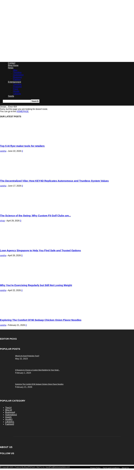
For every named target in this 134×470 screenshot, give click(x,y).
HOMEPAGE (23, 111)
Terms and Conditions (111, 468)
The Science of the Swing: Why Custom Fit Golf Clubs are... (35, 215)
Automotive (18, 75)
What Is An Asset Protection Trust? (27, 356)
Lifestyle (17, 94)
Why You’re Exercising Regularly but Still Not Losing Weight (36, 285)
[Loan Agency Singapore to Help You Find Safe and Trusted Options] (21, 245)
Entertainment (14, 82)
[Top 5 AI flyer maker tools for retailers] (21, 141)
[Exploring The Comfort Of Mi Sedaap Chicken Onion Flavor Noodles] (21, 315)
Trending (17, 72)
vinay (2, 221)
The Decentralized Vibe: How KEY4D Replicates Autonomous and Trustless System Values (54, 180)
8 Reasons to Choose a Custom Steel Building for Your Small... (37, 370)
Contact (11, 63)
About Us (125, 468)
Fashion (17, 79)
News (10, 68)
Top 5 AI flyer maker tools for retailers (22, 146)
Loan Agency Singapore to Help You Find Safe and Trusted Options (40, 250)
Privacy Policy (95, 468)
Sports (11, 96)
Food (15, 89)
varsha (3, 151)
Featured (17, 87)
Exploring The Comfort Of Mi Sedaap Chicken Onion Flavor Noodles (40, 320)
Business (17, 77)
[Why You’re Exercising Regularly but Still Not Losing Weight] (21, 280)
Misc (15, 70)
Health (16, 91)
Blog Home (13, 65)
